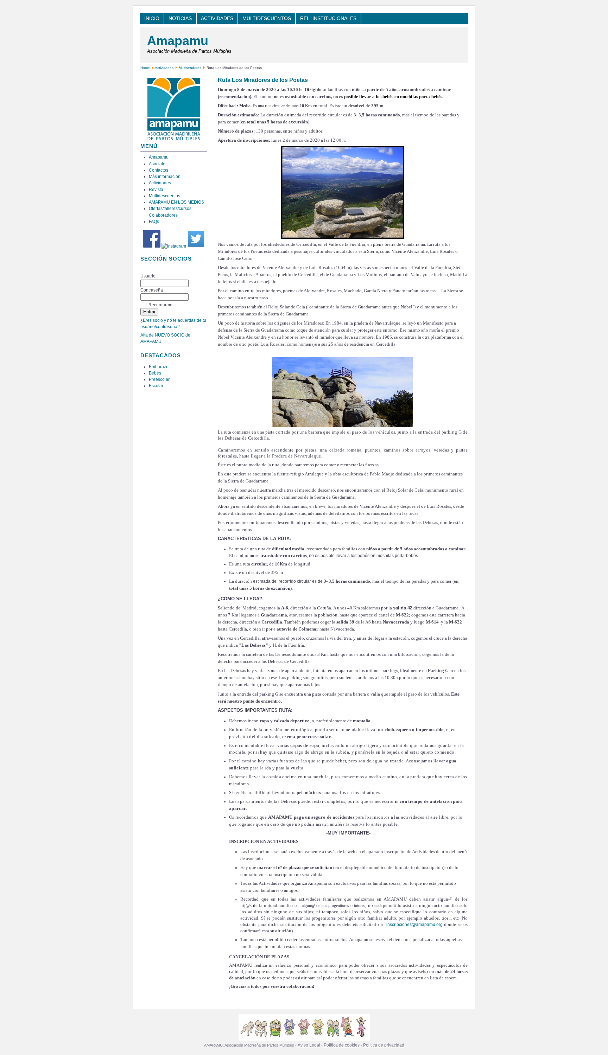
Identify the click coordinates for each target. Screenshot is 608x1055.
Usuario (148, 276)
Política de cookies (342, 1045)
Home (145, 68)
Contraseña (151, 290)
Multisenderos (190, 68)
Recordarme (160, 304)
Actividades (164, 68)
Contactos (158, 170)
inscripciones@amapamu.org (414, 924)
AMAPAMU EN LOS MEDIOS (176, 202)
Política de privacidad (383, 1045)
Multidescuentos (164, 195)
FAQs (154, 221)
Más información (164, 176)
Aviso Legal (309, 1045)
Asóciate (157, 163)
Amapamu (177, 40)
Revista (156, 189)
